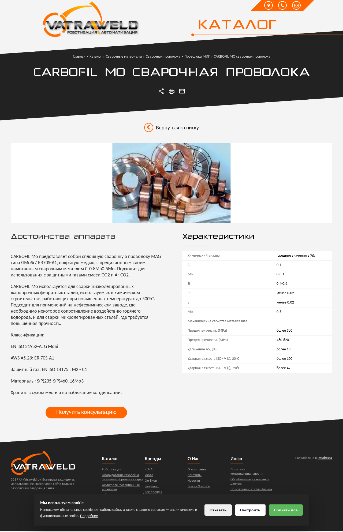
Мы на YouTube (199, 486)
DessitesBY (325, 458)
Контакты (195, 475)
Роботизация (111, 469)
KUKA (149, 469)
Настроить (250, 510)
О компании (197, 469)
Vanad (149, 475)
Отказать (218, 510)
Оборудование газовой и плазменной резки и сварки (122, 477)
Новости (194, 480)
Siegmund (152, 486)
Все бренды (153, 492)
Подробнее (89, 516)
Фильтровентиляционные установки (121, 487)
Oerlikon (151, 480)
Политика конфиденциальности (246, 471)
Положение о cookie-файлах (251, 489)
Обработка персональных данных (249, 481)
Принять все (286, 510)
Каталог (237, 25)
